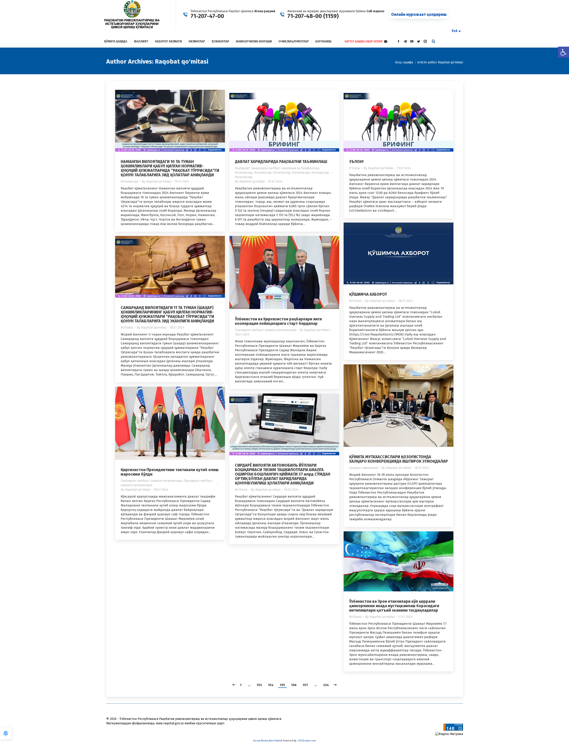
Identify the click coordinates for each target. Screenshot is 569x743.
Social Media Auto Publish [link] (267, 740)
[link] (563, 52)
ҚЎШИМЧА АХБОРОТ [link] (368, 294)
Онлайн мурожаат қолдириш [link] (419, 14)
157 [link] (305, 685)
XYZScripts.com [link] (307, 740)
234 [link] (326, 685)
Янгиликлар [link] (129, 181)
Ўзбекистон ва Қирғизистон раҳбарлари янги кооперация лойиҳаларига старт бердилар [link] (278, 321)
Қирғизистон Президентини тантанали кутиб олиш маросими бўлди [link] (169, 472)
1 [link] (241, 685)
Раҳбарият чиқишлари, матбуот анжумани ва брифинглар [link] (277, 168)
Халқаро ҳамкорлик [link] (363, 468)
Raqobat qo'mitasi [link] (181, 61)
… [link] (249, 685)
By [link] (156, 181)
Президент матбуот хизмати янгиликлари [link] (265, 330)
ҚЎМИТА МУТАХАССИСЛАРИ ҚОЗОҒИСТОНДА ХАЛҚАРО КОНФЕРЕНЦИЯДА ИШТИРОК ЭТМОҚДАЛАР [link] (398, 459)
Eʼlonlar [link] (354, 168)
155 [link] (282, 685)
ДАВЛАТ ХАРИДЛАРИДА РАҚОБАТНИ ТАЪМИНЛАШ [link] (281, 161)
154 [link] (271, 685)
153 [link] (259, 685)
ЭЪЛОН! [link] (356, 161)
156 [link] (294, 685)
